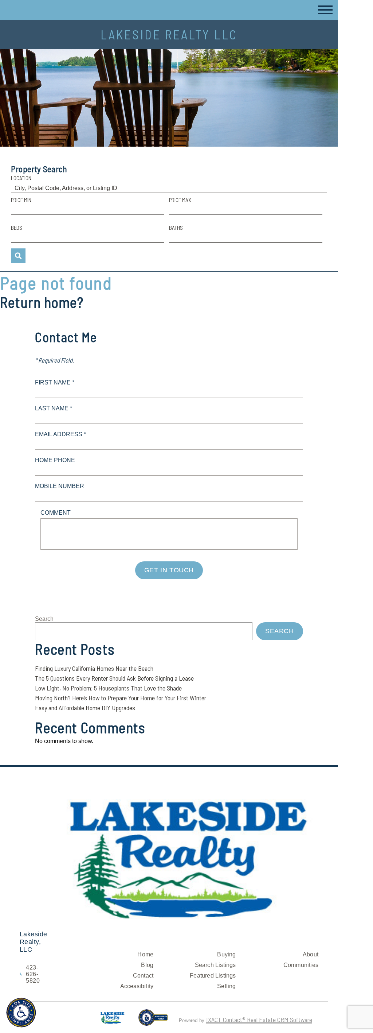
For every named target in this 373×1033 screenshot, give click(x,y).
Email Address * (60, 434)
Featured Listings (213, 975)
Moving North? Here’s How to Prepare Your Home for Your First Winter (120, 698)
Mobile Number (59, 486)
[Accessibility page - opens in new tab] (153, 1021)
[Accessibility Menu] (21, 1012)
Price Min (21, 200)
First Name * (54, 382)
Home (145, 954)
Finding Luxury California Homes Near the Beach (94, 668)
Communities (300, 965)
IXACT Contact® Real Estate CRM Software (259, 1019)
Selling (226, 986)
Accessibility (137, 986)
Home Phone (55, 460)
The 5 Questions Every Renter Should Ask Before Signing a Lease (114, 678)
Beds (16, 227)
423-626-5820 (33, 974)
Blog (147, 965)
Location (21, 178)
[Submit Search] (18, 255)
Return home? (41, 302)
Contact (143, 975)
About (310, 954)
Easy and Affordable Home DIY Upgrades (85, 708)
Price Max (180, 200)
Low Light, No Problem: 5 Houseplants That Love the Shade (108, 688)
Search (44, 619)
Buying (226, 954)
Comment (55, 513)
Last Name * (53, 408)
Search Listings (215, 965)
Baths (176, 227)
